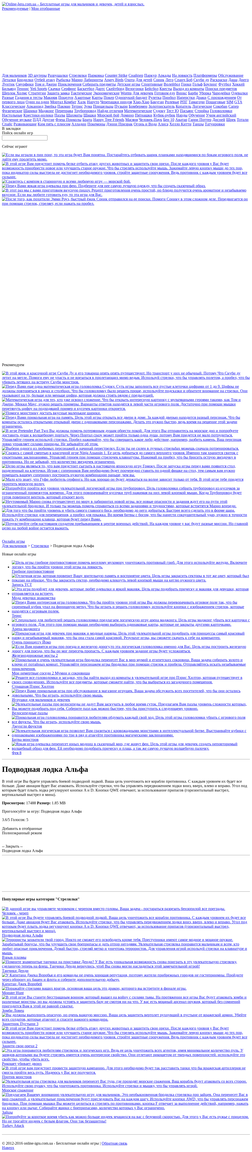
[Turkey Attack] (126, 1121)
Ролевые (172, 102)
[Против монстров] (126, 1072)
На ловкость (182, 75)
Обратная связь (114, 1143)
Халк (81, 102)
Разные (8, 97)
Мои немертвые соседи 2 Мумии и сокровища (51, 673)
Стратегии (37, 93)
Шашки (89, 115)
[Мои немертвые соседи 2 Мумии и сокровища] (131, 669)
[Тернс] (131, 611)
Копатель (183, 106)
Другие (48, 120)
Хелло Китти (180, 124)
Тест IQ (172, 111)
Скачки (54, 89)
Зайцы (7, 1112)
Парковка (96, 75)
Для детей (144, 80)
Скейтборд (115, 89)
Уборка (205, 93)
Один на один (37, 102)
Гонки (186, 84)
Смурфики (25, 84)
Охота (130, 80)
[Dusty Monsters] (51, 413)
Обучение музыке (17, 120)
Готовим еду (164, 93)
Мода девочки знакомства (33, 598)
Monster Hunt (13, 993)
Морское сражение (17, 1090)
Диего (243, 80)
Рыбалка (63, 80)
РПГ (184, 102)
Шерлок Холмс (14, 93)
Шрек (231, 120)
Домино (127, 115)
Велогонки (134, 89)
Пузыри (121, 106)
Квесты (165, 89)
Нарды (182, 115)
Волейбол (172, 84)
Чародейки (221, 93)
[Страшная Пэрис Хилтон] (131, 682)
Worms (126, 93)
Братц (87, 120)
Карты (97, 97)
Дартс (100, 89)
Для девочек (143, 93)
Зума (88, 106)
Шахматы (74, 115)
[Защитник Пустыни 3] (126, 1019)
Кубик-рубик (164, 115)
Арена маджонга (26, 629)
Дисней (218, 120)
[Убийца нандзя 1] (126, 462)
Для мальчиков (14, 75)
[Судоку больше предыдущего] (126, 395)
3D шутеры (37, 75)
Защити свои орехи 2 (19, 1046)
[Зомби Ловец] (126, 1006)
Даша (232, 80)
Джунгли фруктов (27, 726)
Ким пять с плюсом (54, 124)
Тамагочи (197, 102)
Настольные (12, 115)
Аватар (181, 120)
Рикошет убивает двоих (22, 1064)
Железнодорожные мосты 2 (35, 655)
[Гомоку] (126, 475)
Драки (201, 97)
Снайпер (135, 75)
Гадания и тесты (29, 97)
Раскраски (218, 80)
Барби (193, 93)
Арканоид (34, 106)
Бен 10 (168, 120)
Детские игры (128, 84)
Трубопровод (85, 111)
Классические (13, 106)
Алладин (78, 124)
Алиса (163, 124)
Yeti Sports (38, 89)
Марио (77, 80)
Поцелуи (65, 97)
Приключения (69, 84)
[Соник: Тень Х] (126, 203)
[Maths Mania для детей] (126, 408)
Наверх (8, 1148)
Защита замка (58, 93)
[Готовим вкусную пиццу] (126, 195)
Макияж (50, 97)
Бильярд (9, 89)
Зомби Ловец (13, 1010)
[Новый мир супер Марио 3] (126, 506)
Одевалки (239, 93)
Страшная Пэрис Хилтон (33, 686)
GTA (238, 102)
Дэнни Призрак (119, 124)
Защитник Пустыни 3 (20, 1024)
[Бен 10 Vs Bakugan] (120, 448)
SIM (229, 102)
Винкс (181, 93)
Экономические (106, 93)
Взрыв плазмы (14, 957)
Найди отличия (110, 111)
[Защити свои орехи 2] (126, 177)
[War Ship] (66, 181)
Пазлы (59, 115)
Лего (169, 80)
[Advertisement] (39, 41)
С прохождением (221, 97)
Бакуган (157, 102)
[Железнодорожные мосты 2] (131, 651)
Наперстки (186, 97)
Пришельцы (103, 106)
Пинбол (169, 97)
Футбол (224, 84)
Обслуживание (230, 75)
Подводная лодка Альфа (22, 935)
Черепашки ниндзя (116, 102)
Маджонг (46, 111)
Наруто (93, 102)
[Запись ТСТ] (131, 580)
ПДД (37, 120)
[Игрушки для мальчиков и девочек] (131, 695)
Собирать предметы (99, 84)
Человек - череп (15, 913)
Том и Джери (46, 84)
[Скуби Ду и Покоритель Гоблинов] (126, 382)
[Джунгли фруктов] (131, 722)
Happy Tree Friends (108, 120)
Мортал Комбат (63, 102)
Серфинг (68, 89)
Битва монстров (25, 739)
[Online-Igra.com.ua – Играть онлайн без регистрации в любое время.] (73, 4)
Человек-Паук (150, 120)
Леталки (9, 80)
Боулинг (210, 84)
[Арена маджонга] (131, 624)
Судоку (159, 111)
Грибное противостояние (33, 571)
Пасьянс (187, 111)
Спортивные (152, 84)
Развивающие (25, 124)
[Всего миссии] (126, 528)
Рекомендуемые (15, 8)
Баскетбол (85, 89)
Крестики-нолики (38, 115)
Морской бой (108, 115)
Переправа (64, 111)
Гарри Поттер (199, 120)
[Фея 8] (131, 748)
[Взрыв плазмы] (126, 953)
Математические (138, 111)
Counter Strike (116, 75)
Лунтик (8, 84)
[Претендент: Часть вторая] (126, 444)
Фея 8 (16, 753)
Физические (12, 111)
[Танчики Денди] (126, 966)
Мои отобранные (45, 8)
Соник (158, 80)
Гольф (197, 84)
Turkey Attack (13, 1125)
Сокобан (220, 106)
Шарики (30, 111)
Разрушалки (58, 75)
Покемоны (96, 124)
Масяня (131, 120)
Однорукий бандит (131, 97)
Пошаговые (215, 102)
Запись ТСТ (22, 585)
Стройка (202, 111)
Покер (109, 97)
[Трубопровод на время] (126, 497)
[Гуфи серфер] (126, 484)
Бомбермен (138, 106)
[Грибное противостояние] (131, 567)
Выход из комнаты (188, 89)
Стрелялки (78, 75)
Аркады (164, 75)
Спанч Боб (183, 80)
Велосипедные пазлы (30, 713)
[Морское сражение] (126, 1086)
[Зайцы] (126, 1108)
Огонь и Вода (145, 124)
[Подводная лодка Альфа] (126, 931)
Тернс (17, 615)
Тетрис (77, 106)
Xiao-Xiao (141, 102)
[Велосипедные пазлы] (131, 708)
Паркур (150, 75)
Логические (202, 106)
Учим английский (221, 115)
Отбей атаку (44, 80)
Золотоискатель (161, 106)
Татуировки (215, 124)
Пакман (63, 106)
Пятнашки (143, 115)
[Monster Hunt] (94, 988)
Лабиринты (93, 80)
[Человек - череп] (113, 909)
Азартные (82, 97)
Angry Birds (114, 80)
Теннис (23, 89)
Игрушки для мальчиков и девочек (41, 700)
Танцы (198, 124)
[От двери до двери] (126, 426)
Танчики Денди (15, 971)
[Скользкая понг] (126, 159)
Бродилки (25, 80)
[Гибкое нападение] (126, 519)
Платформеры (205, 75)
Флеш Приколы (68, 120)
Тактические (81, 93)
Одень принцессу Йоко (31, 642)
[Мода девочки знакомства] (131, 593)
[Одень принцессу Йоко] (131, 638)
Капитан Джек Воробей (22, 984)
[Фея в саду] (104, 186)
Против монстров (17, 1077)
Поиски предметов (221, 89)
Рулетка (154, 97)
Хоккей (238, 84)
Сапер (233, 106)
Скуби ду (201, 80)
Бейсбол (151, 89)
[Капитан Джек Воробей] (126, 979)
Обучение (197, 115)
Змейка (50, 106)
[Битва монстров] (131, 735)
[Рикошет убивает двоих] (126, 1059)
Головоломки (221, 111)
